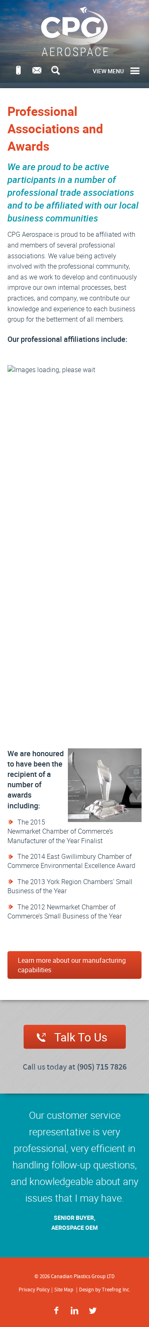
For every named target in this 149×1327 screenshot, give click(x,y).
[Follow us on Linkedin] (74, 1310)
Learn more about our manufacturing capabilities (72, 965)
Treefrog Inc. (116, 1289)
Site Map (63, 1289)
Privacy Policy (34, 1289)
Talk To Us (80, 1037)
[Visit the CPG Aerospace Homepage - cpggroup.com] (74, 31)
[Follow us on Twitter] (93, 1310)
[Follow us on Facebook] (56, 1310)
